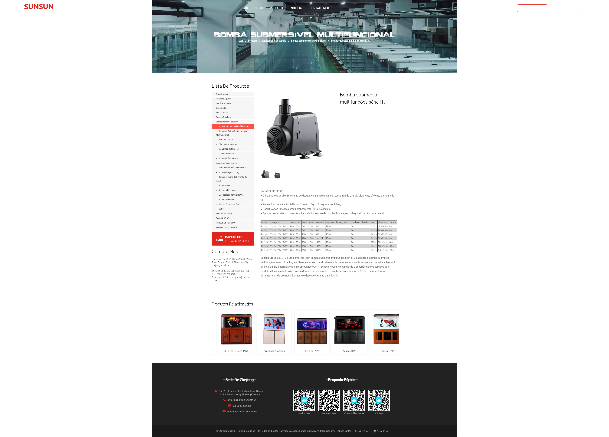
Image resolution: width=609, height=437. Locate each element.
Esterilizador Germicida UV (231, 195)
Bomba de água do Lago (229, 172)
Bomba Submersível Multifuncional (308, 40)
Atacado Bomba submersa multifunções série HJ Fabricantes (320, 431)
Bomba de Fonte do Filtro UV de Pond (231, 179)
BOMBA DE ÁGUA (224, 213)
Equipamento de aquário (274, 40)
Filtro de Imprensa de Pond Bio (232, 167)
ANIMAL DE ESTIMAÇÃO (227, 227)
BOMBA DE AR (222, 218)
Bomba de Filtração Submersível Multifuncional (232, 133)
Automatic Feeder (227, 199)
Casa (245, 8)
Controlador (221, 108)
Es (566, 8)
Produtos (277, 8)
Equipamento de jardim (226, 163)
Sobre (259, 8)
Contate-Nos (319, 8)
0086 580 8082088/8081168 (241, 400)
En (555, 8)
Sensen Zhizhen (223, 117)
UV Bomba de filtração (229, 149)
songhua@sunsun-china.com (242, 411)
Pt (571, 8)
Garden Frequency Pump (230, 204)
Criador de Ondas (226, 153)
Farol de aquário (282, 14)
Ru (561, 8)
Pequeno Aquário (223, 99)
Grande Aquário (223, 94)
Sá (577, 8)
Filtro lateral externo (228, 144)
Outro (221, 209)
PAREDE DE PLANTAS (226, 223)
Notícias (297, 8)
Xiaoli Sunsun (222, 112)
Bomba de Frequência (228, 158)
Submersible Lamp (227, 190)
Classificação (266, 14)
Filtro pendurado (226, 139)
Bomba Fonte (224, 185)
